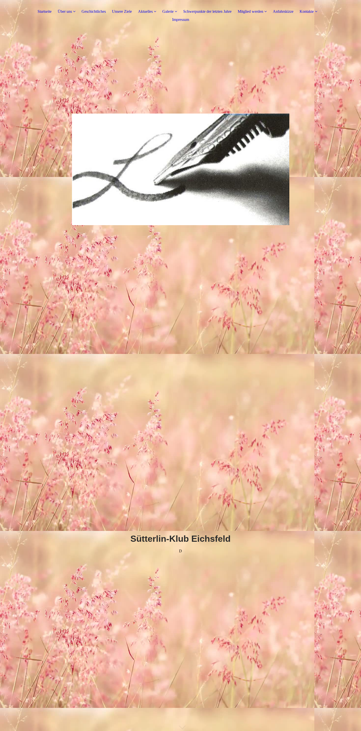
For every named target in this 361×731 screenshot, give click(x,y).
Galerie (168, 11)
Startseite (45, 11)
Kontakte (307, 11)
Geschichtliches (94, 11)
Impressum (180, 19)
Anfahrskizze (283, 11)
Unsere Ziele (122, 11)
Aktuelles (145, 11)
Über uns (65, 11)
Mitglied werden (250, 11)
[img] (180, 167)
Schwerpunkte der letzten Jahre (207, 11)
